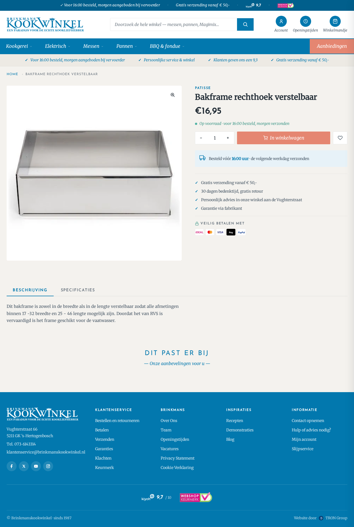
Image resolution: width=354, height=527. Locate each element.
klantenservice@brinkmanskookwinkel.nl (46, 452)
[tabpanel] (177, 313)
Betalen (102, 430)
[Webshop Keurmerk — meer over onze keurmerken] (195, 497)
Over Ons (169, 420)
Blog (230, 439)
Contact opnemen (308, 420)
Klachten (103, 458)
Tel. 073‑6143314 (21, 444)
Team (166, 430)
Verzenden (104, 439)
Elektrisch (55, 46)
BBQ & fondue (165, 46)
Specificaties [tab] (78, 290)
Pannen (124, 46)
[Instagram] (48, 466)
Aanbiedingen (332, 46)
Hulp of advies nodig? (311, 430)
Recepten (234, 420)
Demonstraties (240, 430)
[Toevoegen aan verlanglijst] (340, 138)
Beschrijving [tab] (30, 290)
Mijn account (304, 439)
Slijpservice (302, 448)
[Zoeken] (245, 24)
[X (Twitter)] (24, 466)
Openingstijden (175, 439)
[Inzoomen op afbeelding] (172, 95)
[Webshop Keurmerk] (285, 5)
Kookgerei (17, 46)
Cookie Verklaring (177, 467)
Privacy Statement (177, 458)
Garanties (104, 448)
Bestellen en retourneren (117, 420)
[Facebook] (12, 466)
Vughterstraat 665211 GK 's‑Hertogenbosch (30, 432)
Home (12, 74)
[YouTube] (36, 466)
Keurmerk (104, 467)
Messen (91, 46)
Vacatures (170, 448)
